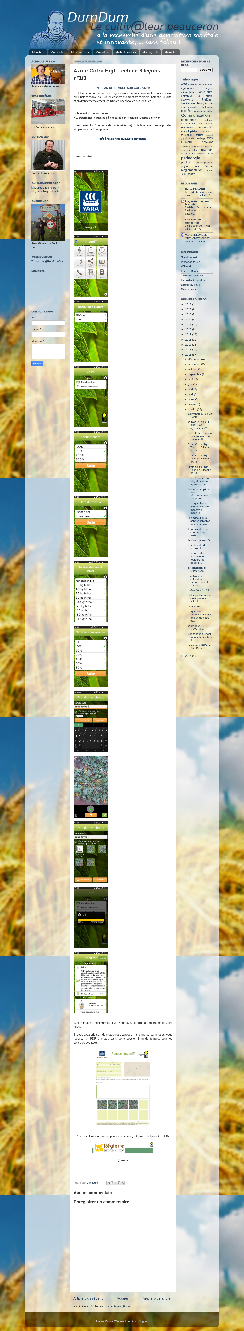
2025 (188, 309)
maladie (186, 146)
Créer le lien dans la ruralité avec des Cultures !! (200, 436)
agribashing (205, 84)
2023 (188, 314)
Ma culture (102, 52)
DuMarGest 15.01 (198, 590)
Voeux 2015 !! (196, 606)
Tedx (183, 174)
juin (190, 384)
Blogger (143, 1321)
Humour (186, 142)
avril (191, 394)
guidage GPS (204, 138)
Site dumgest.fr (190, 257)
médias (185, 150)
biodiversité (188, 103)
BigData (207, 99)
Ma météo (171, 52)
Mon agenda (150, 52)
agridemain (188, 88)
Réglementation (192, 170)
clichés (186, 110)
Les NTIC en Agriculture (193, 221)
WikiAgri (186, 266)
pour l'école (203, 166)
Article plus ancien (158, 1298)
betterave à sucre (197, 95)
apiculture (206, 92)
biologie (202, 103)
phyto (184, 166)
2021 (188, 324)
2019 (188, 334)
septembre (195, 374)
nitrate (184, 153)
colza (210, 111)
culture (208, 120)
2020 (188, 329)
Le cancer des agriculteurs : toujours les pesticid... (197, 558)
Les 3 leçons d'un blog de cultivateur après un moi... (200, 481)
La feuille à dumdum (193, 280)
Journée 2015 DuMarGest (196, 627)
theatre (191, 173)
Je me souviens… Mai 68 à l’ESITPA (197, 227)
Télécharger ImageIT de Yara (123, 139)
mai (190, 389)
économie (206, 127)
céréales (193, 107)
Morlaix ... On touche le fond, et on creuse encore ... (198, 210)
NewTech (206, 149)
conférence (188, 119)
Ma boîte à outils (126, 52)
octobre (193, 369)
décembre (194, 359)
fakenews (208, 131)
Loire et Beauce (190, 271)
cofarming (199, 111)
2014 (188, 656)
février (192, 404)
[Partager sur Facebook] (119, 1183)
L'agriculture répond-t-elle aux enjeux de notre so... (199, 616)
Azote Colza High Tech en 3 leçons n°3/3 (199, 447)
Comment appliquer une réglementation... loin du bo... (199, 494)
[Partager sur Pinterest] (123, 1183)
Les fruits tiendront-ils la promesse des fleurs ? (198, 194)
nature (195, 150)
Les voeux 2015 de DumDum (199, 647)
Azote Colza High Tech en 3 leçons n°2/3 (199, 458)
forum (199, 134)
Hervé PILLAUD (195, 189)
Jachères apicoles (192, 275)
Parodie (201, 153)
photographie (205, 162)
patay (210, 153)
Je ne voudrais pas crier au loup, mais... (199, 532)
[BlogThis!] (112, 1183)
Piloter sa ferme (190, 261)
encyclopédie (189, 131)
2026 (188, 304)
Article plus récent (88, 1298)
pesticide (187, 162)
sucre (210, 170)
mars (191, 399)
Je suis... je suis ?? (199, 540)
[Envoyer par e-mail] (108, 1183)
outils (192, 153)
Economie (187, 127)
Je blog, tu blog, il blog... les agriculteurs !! (198, 424)
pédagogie (190, 158)
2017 (188, 344)
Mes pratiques (80, 52)
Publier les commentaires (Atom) (110, 1306)
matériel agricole (202, 146)
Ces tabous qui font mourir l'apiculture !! (200, 637)
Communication (195, 115)
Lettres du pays (190, 284)
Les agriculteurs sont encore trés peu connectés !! (199, 520)
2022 (188, 319)
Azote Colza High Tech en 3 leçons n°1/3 (199, 469)
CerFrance (207, 107)
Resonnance (188, 289)
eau (201, 123)
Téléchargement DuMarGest (197, 569)
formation (187, 134)
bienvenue (187, 99)
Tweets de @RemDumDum (47, 261)
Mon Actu (38, 52)
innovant (207, 142)
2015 (188, 354)
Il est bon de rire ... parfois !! (199, 547)
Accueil (123, 1298)
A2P (184, 84)
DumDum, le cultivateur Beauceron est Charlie (198, 581)
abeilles (192, 84)
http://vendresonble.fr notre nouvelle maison (197, 240)
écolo (209, 123)
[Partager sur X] (115, 1183)
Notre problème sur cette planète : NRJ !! (199, 598)
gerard (209, 135)
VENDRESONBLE (196, 234)
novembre (194, 364)
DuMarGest (188, 123)
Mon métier (58, 52)
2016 (188, 349)
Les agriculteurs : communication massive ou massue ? (198, 508)
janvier (192, 409)
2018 (188, 339)
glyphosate (187, 138)
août (191, 379)
